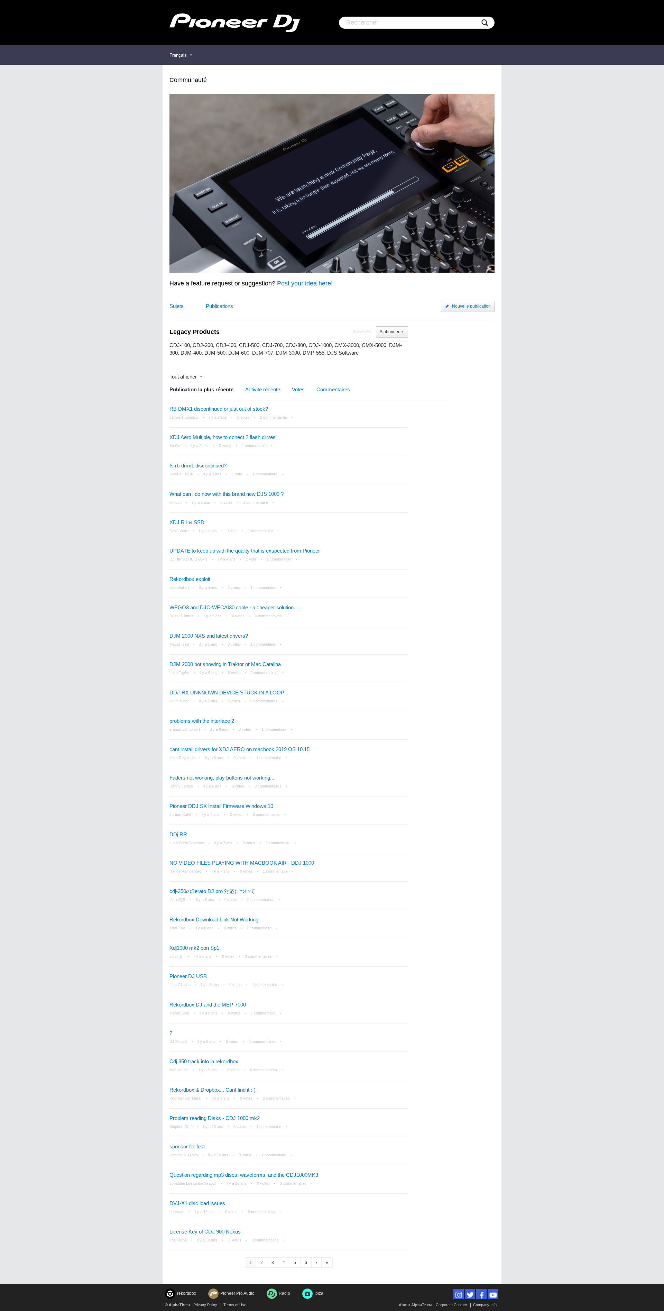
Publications (219, 306)
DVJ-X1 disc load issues (197, 1203)
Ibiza (318, 1293)
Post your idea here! (305, 283)
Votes (298, 389)
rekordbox (186, 1293)
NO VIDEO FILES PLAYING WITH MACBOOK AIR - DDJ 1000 (241, 863)
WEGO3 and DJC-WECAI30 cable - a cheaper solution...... (235, 607)
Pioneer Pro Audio (237, 1293)
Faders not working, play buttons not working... (221, 778)
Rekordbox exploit (189, 579)
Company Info (485, 1305)
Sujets (176, 306)
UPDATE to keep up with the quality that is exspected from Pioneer (244, 551)
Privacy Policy (205, 1305)
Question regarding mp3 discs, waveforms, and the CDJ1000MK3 (243, 1175)
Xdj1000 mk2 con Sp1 (194, 948)
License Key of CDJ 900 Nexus (205, 1232)
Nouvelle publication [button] (471, 306)
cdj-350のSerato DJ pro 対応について (212, 891)
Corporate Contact (451, 1305)
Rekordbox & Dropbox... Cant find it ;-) (212, 1090)
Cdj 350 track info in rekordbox (203, 1061)
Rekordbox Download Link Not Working (213, 919)
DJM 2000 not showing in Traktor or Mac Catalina (225, 664)
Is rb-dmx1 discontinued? (198, 465)
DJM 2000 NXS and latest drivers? (208, 636)
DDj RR (178, 834)
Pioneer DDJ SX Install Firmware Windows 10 (221, 806)
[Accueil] (234, 22)
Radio (284, 1293)
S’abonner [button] (389, 331)
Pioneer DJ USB (188, 976)
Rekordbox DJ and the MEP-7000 (207, 1005)
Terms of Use (234, 1305)
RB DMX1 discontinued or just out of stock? (218, 409)
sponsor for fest (187, 1146)
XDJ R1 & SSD (186, 522)
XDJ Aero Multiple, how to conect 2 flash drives (222, 437)
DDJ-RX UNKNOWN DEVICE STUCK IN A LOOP (226, 692)
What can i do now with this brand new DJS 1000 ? (226, 494)
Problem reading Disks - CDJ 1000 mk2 (214, 1118)
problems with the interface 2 (201, 721)
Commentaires (333, 389)
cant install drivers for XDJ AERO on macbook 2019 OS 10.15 (239, 749)
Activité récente (262, 389)
